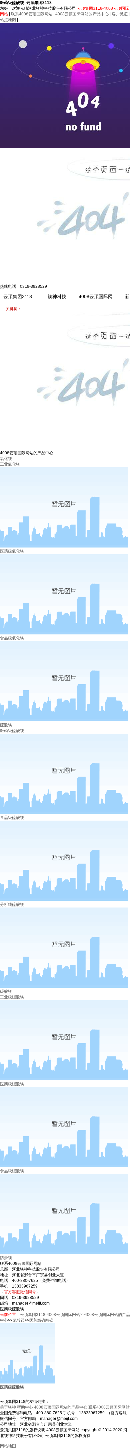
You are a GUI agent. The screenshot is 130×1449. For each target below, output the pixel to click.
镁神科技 (57, 296)
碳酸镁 (6, 991)
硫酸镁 (6, 725)
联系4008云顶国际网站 (31, 14)
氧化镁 (6, 458)
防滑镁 (6, 1257)
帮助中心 (25, 1407)
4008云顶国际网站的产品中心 (82, 14)
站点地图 (8, 19)
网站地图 (8, 1446)
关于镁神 (8, 1407)
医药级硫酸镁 (41, 1320)
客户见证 (120, 14)
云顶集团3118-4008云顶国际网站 (50, 1314)
